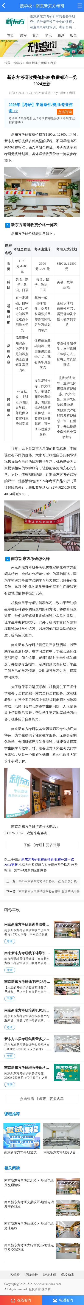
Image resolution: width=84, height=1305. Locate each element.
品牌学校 (31, 1275)
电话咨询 (66, 1300)
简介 (35, 35)
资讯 (48, 35)
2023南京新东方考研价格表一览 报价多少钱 (48, 881)
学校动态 (67, 1275)
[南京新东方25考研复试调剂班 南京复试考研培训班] (21, 1135)
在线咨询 (24, 1300)
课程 (23, 35)
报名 (73, 35)
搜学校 (26, 6)
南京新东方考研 (36, 63)
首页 (10, 35)
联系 (61, 35)
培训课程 (49, 1275)
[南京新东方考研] (15, 21)
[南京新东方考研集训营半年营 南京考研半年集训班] (61, 1135)
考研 (10, 941)
